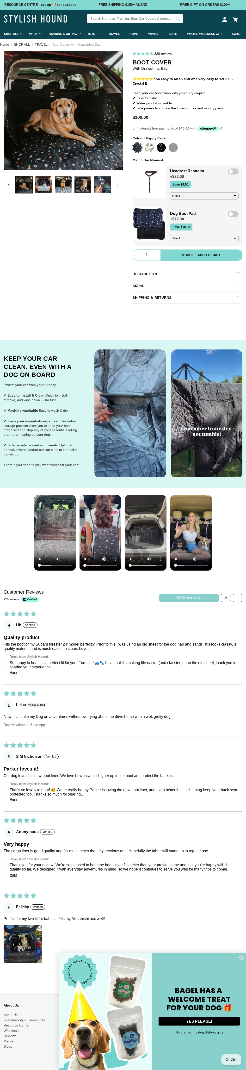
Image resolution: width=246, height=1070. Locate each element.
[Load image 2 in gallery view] (43, 184)
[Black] (173, 147)
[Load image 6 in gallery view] (102, 184)
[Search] (178, 19)
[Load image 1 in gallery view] (24, 184)
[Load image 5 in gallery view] (83, 184)
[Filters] (226, 598)
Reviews (10, 1036)
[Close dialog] (241, 957)
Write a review (189, 598)
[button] (235, 19)
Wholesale (11, 1031)
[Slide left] (9, 184)
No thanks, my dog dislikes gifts (199, 1032)
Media (8, 1041)
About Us (11, 1015)
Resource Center (17, 1025)
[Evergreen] (149, 147)
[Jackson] (161, 147)
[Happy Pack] (137, 147)
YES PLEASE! (199, 1021)
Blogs (8, 1046)
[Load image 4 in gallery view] (63, 184)
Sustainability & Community (24, 1020)
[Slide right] (117, 184)
